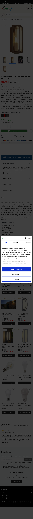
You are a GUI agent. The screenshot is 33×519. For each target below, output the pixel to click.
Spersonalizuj (15, 274)
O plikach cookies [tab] (26, 242)
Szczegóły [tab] (15, 242)
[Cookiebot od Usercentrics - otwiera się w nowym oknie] (24, 238)
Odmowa (16, 279)
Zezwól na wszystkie (16, 269)
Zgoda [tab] (5, 242)
